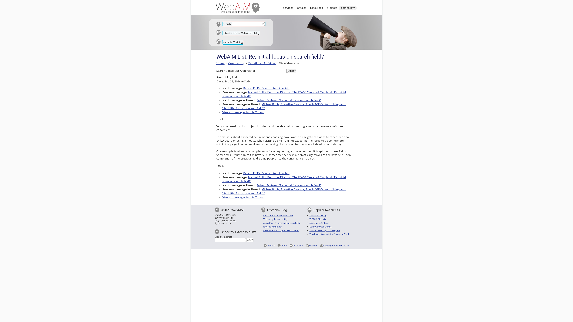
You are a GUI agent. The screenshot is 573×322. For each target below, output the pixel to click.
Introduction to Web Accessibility (241, 33)
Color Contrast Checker (320, 226)
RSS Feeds (298, 245)
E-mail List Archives (262, 63)
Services (288, 8)
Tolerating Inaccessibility (275, 219)
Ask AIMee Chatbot (319, 223)
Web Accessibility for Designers (324, 230)
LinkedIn (313, 245)
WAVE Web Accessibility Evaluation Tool (329, 234)
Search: (227, 24)
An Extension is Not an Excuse (278, 215)
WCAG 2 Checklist (318, 219)
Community (348, 8)
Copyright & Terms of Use (336, 245)
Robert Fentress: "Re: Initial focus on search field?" (289, 100)
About (284, 245)
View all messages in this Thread (243, 112)
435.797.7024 (224, 223)
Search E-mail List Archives (233, 70)
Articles (301, 8)
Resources (316, 8)
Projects (332, 8)
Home (220, 63)
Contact (271, 245)
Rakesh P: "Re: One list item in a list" (266, 88)
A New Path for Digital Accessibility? (281, 230)
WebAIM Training (233, 42)
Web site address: (223, 236)
